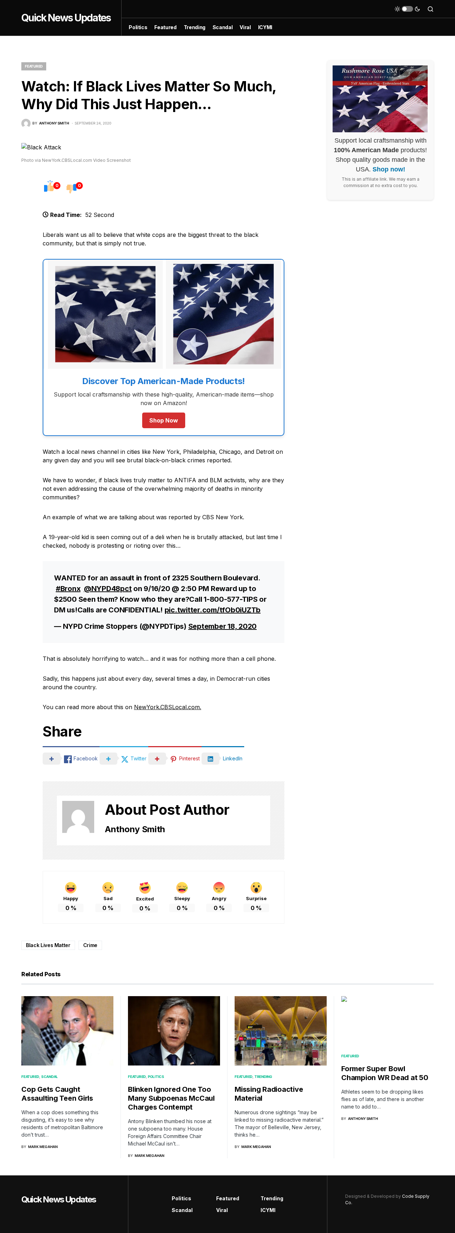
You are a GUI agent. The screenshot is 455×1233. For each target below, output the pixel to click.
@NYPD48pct (108, 588)
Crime (90, 945)
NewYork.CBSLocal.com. (167, 707)
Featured (34, 66)
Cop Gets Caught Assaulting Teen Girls (57, 1093)
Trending (263, 1076)
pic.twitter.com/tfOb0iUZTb (213, 610)
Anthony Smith (135, 829)
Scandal (49, 1076)
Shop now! (389, 169)
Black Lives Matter (48, 945)
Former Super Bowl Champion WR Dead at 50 (384, 1073)
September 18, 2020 (222, 626)
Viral (222, 1210)
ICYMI (268, 1210)
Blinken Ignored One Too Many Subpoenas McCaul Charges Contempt (171, 1098)
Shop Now (163, 420)
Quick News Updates (66, 18)
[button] (407, 9)
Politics (156, 1076)
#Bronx (68, 588)
